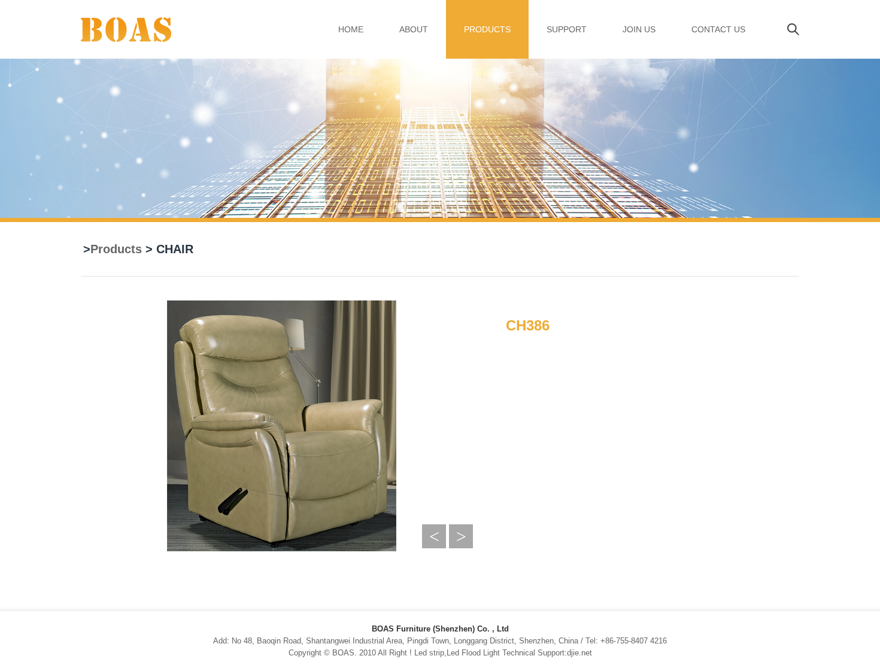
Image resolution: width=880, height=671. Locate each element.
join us (639, 29)
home (350, 29)
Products (487, 29)
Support (567, 29)
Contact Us (718, 29)
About (413, 29)
